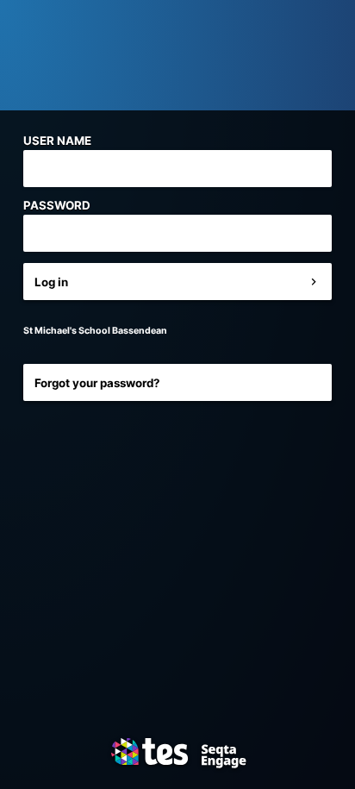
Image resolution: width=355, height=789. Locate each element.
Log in (51, 282)
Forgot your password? (97, 383)
